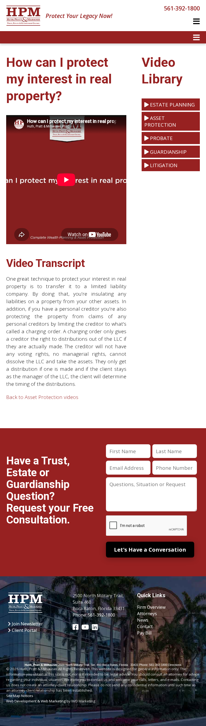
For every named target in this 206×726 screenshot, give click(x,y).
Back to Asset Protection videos (42, 397)
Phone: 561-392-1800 (153, 664)
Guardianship (168, 151)
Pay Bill (144, 633)
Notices (27, 695)
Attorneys (147, 614)
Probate (161, 138)
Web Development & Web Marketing (36, 701)
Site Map (13, 695)
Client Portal (24, 630)
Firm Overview (151, 607)
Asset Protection (160, 121)
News (142, 620)
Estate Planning (172, 104)
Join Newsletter (27, 624)
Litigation (163, 165)
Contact (145, 626)
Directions (174, 664)
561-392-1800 (182, 8)
